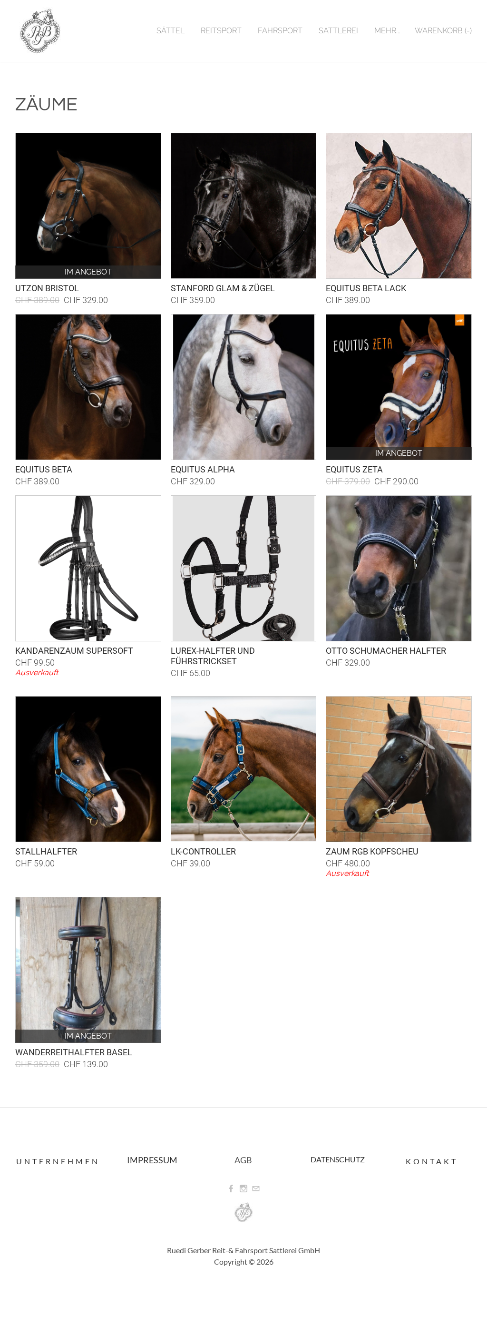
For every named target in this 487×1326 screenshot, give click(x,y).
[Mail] (256, 1188)
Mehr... (387, 30)
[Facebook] (231, 1188)
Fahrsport (280, 30)
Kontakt (432, 1161)
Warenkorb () (443, 30)
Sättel (170, 30)
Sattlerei (338, 30)
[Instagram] (243, 1188)
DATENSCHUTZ (338, 1159)
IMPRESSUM (152, 1160)
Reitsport (221, 30)
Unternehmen (58, 1161)
